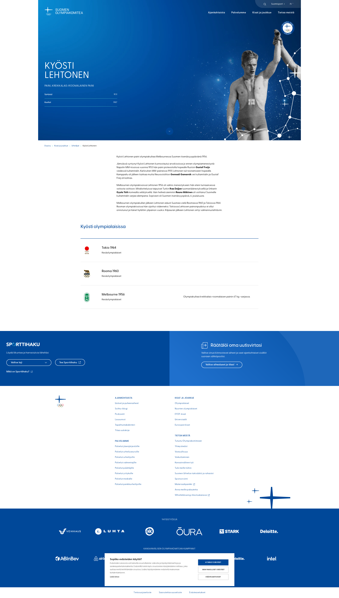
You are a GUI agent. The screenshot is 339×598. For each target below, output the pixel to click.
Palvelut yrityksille (124, 473)
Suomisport (278, 4)
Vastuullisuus (181, 452)
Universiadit (181, 420)
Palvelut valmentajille (125, 463)
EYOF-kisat (180, 414)
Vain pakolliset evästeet (213, 570)
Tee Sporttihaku (68, 362)
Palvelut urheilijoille (125, 457)
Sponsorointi (181, 479)
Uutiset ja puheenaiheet (127, 403)
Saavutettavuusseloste (170, 593)
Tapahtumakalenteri (125, 425)
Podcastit (119, 414)
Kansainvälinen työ (184, 463)
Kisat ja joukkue (261, 12)
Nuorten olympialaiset (186, 409)
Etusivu (47, 146)
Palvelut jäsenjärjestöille (127, 446)
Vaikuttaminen (182, 457)
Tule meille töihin (183, 468)
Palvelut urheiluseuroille (127, 452)
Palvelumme (238, 12)
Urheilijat (75, 146)
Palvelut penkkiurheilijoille (128, 484)
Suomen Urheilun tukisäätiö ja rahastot (194, 473)
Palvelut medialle (123, 479)
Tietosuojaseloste (142, 593)
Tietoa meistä (286, 12)
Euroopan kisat (182, 425)
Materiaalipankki (184, 484)
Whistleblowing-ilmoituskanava (191, 495)
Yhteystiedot (181, 446)
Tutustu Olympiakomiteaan (188, 441)
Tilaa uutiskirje (122, 430)
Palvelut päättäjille (124, 468)
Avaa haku (264, 4)
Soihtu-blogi (121, 409)
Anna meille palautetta (186, 490)
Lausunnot (120, 420)
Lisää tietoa (114, 577)
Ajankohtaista (216, 12)
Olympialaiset (182, 403)
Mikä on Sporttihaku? (19, 372)
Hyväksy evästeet (213, 562)
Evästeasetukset (213, 577)
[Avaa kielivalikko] (292, 4)
